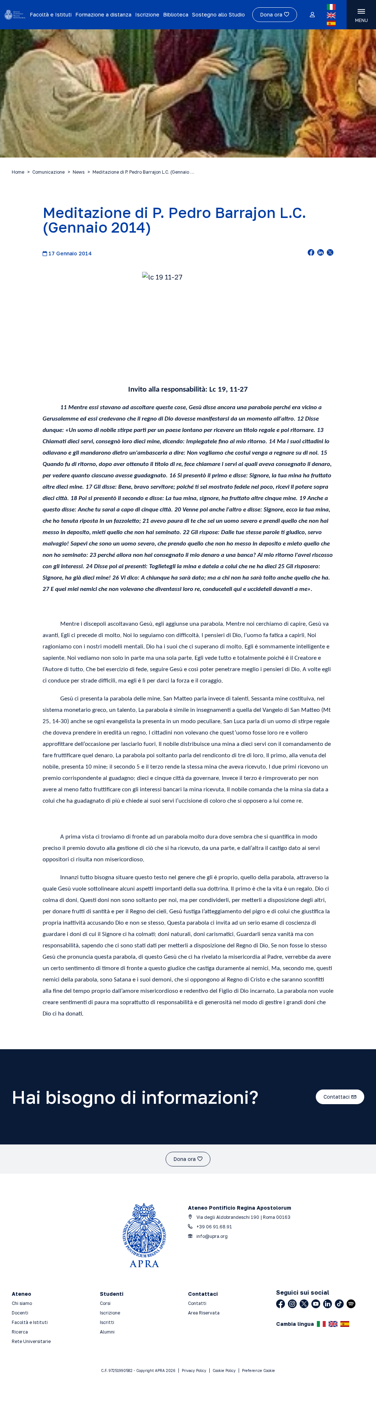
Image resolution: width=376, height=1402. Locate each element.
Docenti (20, 1313)
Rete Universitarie (31, 1341)
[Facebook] (280, 1303)
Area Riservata (204, 1313)
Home (18, 172)
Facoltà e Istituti (51, 14)
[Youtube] (315, 1303)
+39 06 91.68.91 (213, 1226)
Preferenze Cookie (258, 1370)
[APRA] (15, 14)
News (78, 172)
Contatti (197, 1303)
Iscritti (107, 1322)
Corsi (105, 1303)
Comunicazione (48, 172)
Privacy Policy (194, 1370)
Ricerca (20, 1332)
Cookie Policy (224, 1370)
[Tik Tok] (339, 1303)
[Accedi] (312, 15)
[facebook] (311, 253)
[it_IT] (331, 7)
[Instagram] (292, 1303)
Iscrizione (147, 14)
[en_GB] (331, 15)
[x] (330, 253)
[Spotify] (351, 1303)
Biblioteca (175, 14)
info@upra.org (211, 1236)
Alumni (107, 1332)
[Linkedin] (327, 1303)
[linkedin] (320, 253)
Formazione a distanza (103, 14)
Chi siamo (22, 1303)
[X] (304, 1303)
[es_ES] (331, 23)
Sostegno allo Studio (218, 14)
